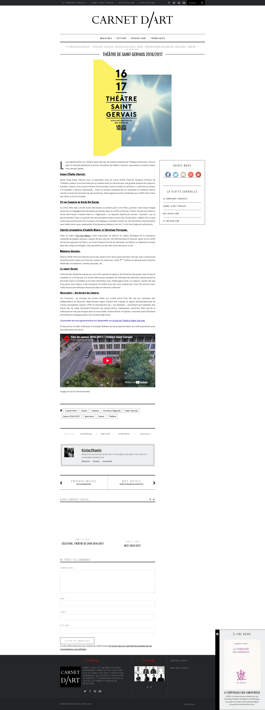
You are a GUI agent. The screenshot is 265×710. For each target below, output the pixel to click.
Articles (109, 46)
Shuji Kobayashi (84, 482)
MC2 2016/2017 (132, 545)
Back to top (189, 704)
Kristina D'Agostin (79, 46)
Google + (145, 434)
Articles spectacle (125, 46)
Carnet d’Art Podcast (175, 206)
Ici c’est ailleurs (83, 235)
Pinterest (124, 434)
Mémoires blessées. (70, 251)
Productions (138, 38)
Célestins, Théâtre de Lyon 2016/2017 (83, 543)
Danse (140, 46)
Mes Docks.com (171, 213)
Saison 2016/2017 (71, 416)
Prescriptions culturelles (159, 46)
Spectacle (180, 46)
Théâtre (191, 46)
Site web (64, 625)
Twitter (105, 434)
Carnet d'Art (71, 410)
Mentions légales (179, 668)
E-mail (64, 612)
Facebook (86, 434)
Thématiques (158, 38)
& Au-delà (98, 46)
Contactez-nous (179, 660)
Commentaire (66, 568)
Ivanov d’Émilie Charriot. (73, 174)
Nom (63, 598)
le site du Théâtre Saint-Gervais (128, 320)
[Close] (217, 634)
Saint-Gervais (131, 410)
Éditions (121, 38)
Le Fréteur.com (171, 221)
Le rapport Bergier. (69, 268)
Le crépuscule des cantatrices (242, 692)
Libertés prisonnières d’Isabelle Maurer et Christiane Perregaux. (94, 230)
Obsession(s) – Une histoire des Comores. (79, 292)
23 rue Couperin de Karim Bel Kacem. (79, 202)
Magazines (106, 38)
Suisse (101, 416)
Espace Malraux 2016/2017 (131, 482)
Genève (95, 410)
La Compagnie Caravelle (175, 198)
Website (86, 461)
